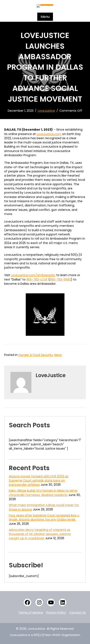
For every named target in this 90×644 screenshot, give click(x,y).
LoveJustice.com (49, 134)
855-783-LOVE (37, 279)
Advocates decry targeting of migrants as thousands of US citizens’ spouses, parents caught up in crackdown (40, 534)
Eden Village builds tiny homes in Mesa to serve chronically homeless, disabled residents (43, 492)
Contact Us (77, 612)
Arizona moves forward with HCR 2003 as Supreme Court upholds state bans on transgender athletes (38, 480)
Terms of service (30, 612)
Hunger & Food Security (35, 355)
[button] (27, 602)
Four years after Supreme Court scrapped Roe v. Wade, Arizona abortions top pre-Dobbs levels (44, 517)
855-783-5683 (60, 279)
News (58, 355)
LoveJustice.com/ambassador (33, 275)
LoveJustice (46, 111)
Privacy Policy (56, 612)
